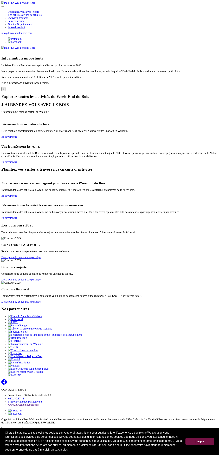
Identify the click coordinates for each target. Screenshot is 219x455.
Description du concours (14, 257)
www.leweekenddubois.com (23, 404)
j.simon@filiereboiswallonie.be (25, 401)
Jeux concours (16, 21)
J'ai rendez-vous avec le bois (23, 11)
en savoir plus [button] (59, 449)
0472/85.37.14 (16, 398)
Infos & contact (16, 27)
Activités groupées (18, 17)
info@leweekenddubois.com (16, 33)
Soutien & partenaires (19, 24)
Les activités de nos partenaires (25, 14)
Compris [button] (200, 441)
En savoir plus (9, 136)
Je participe (34, 257)
